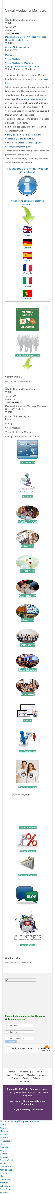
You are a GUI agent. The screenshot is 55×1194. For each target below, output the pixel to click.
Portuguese (25, 146)
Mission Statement (28, 827)
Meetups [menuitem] (4, 1182)
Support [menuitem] (4, 1157)
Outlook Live (22, 40)
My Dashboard (27, 462)
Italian (16, 146)
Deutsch (27, 247)
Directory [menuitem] (4, 1173)
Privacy (36, 1078)
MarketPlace (27, 521)
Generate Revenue (27, 875)
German (30, 142)
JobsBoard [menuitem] (5, 1186)
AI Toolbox (27, 496)
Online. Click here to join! (17, 47)
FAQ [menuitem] (2, 1150)
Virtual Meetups (12, 59)
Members (19, 66)
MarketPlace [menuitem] (6, 1170)
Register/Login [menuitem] (7, 1160)
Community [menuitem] (5, 1179)
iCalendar (41, 37)
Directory (27, 546)
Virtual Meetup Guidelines (33, 99)
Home (12, 1072)
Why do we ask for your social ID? (18, 381)
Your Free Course (27, 751)
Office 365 (10, 40)
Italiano (27, 286)
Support (15, 1078)
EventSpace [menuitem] (6, 1189)
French (8, 146)
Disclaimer (24, 1081)
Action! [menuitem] (3, 1163)
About (39, 1072)
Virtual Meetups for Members (19, 63)
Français (27, 273)
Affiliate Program (28, 851)
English (20, 142)
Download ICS (12, 37)
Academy (28, 694)
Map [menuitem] (2, 1176)
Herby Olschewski (33, 1109)
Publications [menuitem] (6, 1141)
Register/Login (26, 1072)
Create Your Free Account (27, 355)
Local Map (27, 571)
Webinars (27, 720)
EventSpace (27, 669)
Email (8, 1035)
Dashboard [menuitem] (5, 1166)
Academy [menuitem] (4, 1192)
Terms (26, 1078)
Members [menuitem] (4, 1131)
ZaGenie (23, 1089)
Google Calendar (28, 37)
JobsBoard (27, 645)
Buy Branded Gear (27, 787)
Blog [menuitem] (2, 1144)
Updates (31, 1075)
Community (27, 595)
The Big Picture (27, 945)
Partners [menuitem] (4, 1137)
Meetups (9, 55)
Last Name (10, 1029)
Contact (42, 1075)
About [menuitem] (3, 1128)
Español (27, 260)
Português (28, 298)
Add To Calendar (13, 33)
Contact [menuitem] (3, 1153)
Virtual (36, 66)
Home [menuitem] (3, 1124)
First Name (10, 1022)
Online (28, 66)
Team (8, 1075)
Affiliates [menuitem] (4, 1134)
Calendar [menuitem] (4, 1147)
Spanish (39, 142)
